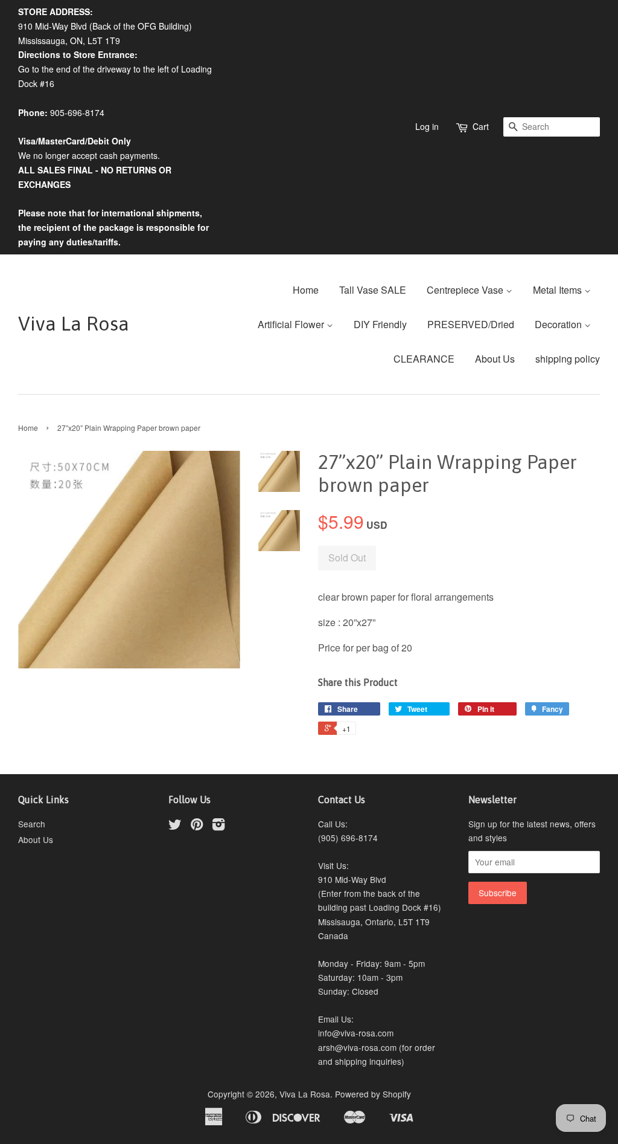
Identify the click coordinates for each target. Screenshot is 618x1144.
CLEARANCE (423, 359)
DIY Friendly (380, 324)
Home (306, 290)
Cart (481, 126)
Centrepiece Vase (466, 290)
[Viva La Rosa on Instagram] (218, 826)
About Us (495, 359)
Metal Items (558, 290)
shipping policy (567, 359)
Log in (427, 126)
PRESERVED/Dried (470, 324)
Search (31, 824)
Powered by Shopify (373, 1094)
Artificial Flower (292, 324)
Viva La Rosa (73, 323)
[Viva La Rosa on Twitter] (175, 826)
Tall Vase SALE (372, 290)
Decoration (559, 324)
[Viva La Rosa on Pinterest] (196, 826)
